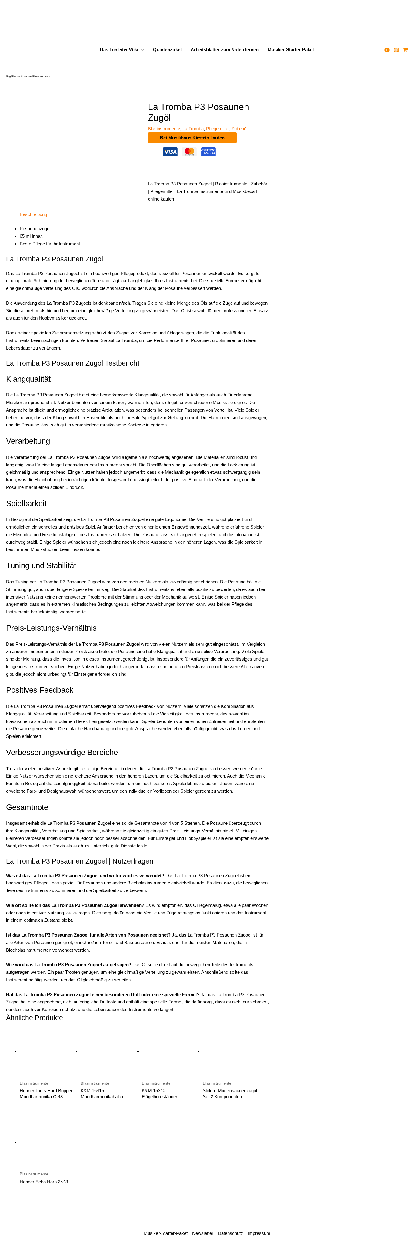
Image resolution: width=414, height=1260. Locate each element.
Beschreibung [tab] (33, 214)
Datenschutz (230, 1233)
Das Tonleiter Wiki (119, 49)
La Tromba (193, 128)
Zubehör (240, 128)
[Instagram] (396, 50)
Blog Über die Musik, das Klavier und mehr (28, 76)
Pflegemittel (217, 128)
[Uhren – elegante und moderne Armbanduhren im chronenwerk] (356, 130)
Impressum (259, 1233)
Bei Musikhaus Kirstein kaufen (192, 137)
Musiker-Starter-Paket (291, 49)
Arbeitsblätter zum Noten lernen (225, 49)
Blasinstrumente (164, 128)
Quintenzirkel (167, 49)
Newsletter (202, 1233)
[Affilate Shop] (405, 50)
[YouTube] (387, 50)
